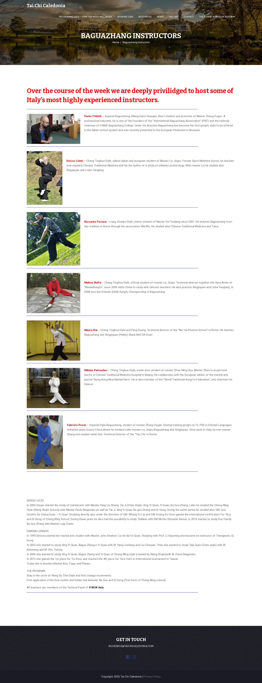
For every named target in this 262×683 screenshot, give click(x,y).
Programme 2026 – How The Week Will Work (85, 16)
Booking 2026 (125, 16)
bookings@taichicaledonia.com (131, 646)
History (173, 16)
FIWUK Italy (96, 587)
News (160, 16)
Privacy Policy (152, 676)
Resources (145, 16)
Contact (189, 16)
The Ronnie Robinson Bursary (217, 16)
